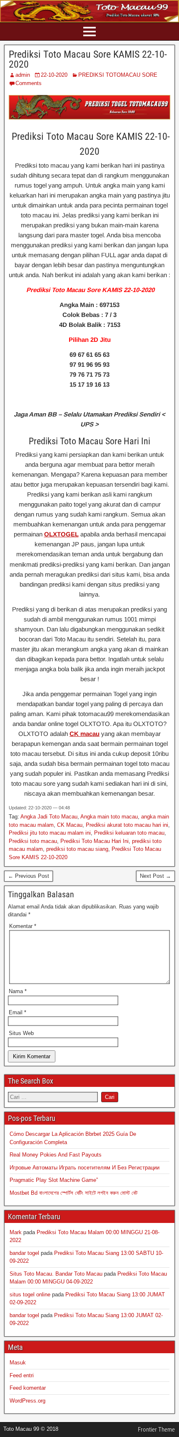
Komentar (22, 926)
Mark (16, 1232)
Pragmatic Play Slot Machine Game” (54, 1180)
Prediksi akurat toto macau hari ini (127, 825)
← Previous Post (28, 876)
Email (17, 1012)
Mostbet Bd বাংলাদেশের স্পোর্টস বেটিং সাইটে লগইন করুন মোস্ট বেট (73, 1193)
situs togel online (30, 1294)
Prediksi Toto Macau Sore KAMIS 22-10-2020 (88, 59)
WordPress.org (27, 1401)
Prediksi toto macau (33, 841)
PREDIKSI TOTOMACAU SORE (117, 75)
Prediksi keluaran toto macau (129, 833)
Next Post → (155, 876)
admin (22, 75)
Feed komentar (28, 1388)
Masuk (18, 1362)
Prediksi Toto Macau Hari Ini (94, 841)
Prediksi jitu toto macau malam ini (50, 833)
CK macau (84, 733)
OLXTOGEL (61, 534)
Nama (18, 991)
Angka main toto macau (109, 816)
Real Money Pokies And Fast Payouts (56, 1155)
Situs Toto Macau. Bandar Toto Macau (56, 1274)
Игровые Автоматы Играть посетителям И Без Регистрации (84, 1167)
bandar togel (24, 1253)
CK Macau (69, 825)
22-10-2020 (54, 75)
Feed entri (22, 1375)
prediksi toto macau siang (77, 849)
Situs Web (21, 1033)
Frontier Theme (156, 1429)
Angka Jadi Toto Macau (48, 816)
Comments (28, 83)
